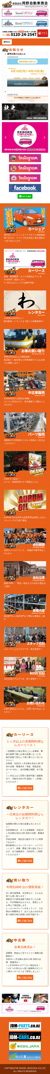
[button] (5, 137)
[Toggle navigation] (7, 41)
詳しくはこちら (25, 788)
